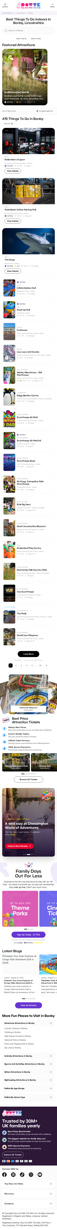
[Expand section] (51, 1056)
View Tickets (21, 38)
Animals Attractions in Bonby (18, 1056)
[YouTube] (40, 1175)
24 (40, 665)
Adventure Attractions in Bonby (19, 1023)
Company (9, 1203)
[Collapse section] (51, 1023)
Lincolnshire (20, 13)
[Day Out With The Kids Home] (28, 5)
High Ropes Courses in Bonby (17, 1036)
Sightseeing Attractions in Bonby (20, 1080)
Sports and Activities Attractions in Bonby (24, 1064)
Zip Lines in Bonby (12, 1047)
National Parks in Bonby (15, 1040)
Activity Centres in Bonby (15, 1028)
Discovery (9, 1193)
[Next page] (46, 665)
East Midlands (7, 13)
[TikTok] (22, 1175)
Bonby (30, 13)
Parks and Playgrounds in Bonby (19, 1044)
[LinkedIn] (13, 1175)
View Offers (36, 38)
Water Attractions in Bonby (17, 1072)
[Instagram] (31, 1175)
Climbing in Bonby (12, 1032)
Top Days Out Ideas (13, 1184)
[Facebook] (4, 1175)
